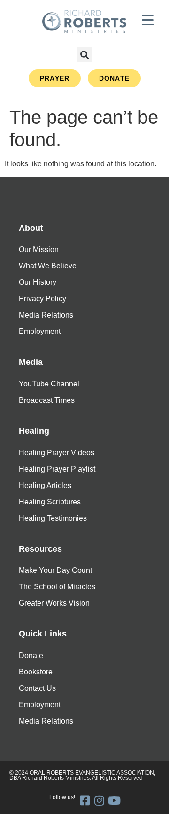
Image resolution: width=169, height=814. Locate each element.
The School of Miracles (57, 587)
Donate (31, 655)
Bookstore (36, 672)
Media (31, 362)
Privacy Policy (42, 299)
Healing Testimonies (53, 518)
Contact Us (37, 688)
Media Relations (46, 315)
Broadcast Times (47, 400)
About (31, 228)
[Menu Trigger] (148, 20)
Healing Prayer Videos (56, 453)
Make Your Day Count (55, 570)
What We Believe (48, 266)
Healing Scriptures (50, 502)
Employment (40, 331)
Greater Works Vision (54, 603)
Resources (40, 549)
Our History (37, 282)
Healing (34, 431)
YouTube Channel (49, 384)
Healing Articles (45, 485)
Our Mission (39, 249)
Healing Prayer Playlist (57, 469)
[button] (84, 54)
